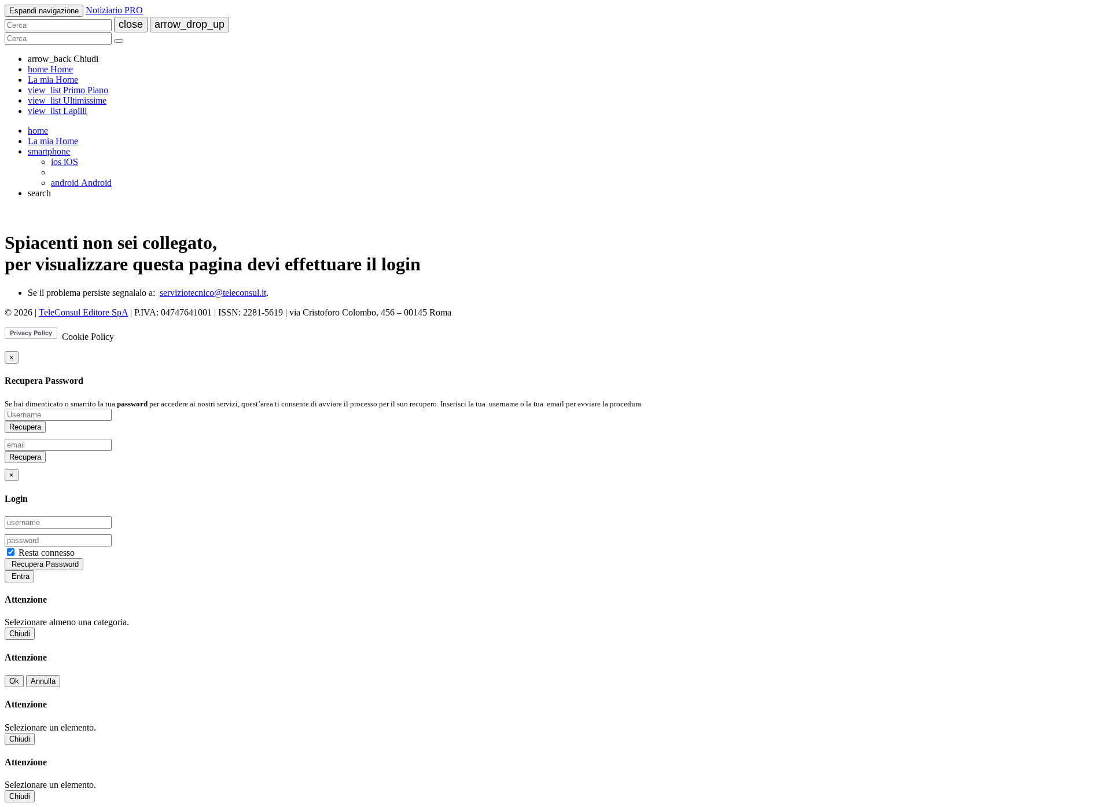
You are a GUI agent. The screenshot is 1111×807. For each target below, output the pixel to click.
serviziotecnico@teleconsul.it (213, 293)
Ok (14, 681)
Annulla (43, 681)
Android (81, 183)
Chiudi (19, 633)
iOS (64, 162)
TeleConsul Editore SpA (83, 312)
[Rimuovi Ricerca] (118, 41)
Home (50, 69)
